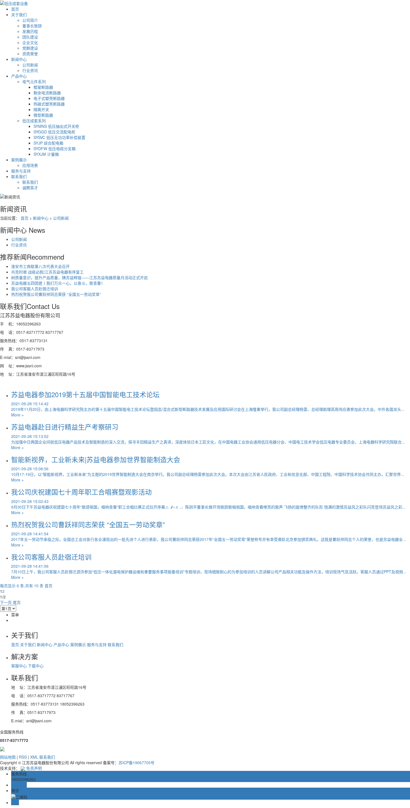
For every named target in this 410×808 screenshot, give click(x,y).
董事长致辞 (32, 25)
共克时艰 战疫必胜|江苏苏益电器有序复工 (47, 272)
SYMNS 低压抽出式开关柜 (56, 126)
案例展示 (19, 159)
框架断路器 (43, 87)
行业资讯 (30, 70)
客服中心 (19, 665)
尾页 (17, 602)
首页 (15, 9)
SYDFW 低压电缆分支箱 (54, 148)
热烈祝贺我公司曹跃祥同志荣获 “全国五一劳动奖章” (56, 294)
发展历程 (30, 31)
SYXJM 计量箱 (46, 154)
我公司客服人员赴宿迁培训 (34, 288)
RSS (23, 757)
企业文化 (30, 42)
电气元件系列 (34, 81)
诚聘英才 (30, 187)
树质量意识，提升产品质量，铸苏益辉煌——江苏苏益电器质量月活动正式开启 (79, 277)
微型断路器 (43, 115)
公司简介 (30, 20)
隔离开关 (41, 109)
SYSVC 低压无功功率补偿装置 (59, 137)
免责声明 (34, 768)
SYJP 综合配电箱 (48, 143)
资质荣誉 (30, 53)
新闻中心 (19, 59)
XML (34, 757)
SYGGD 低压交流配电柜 (54, 132)
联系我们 (19, 176)
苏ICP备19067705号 (137, 762)
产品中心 (19, 76)
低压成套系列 (34, 120)
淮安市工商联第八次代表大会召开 (40, 266)
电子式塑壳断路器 (49, 98)
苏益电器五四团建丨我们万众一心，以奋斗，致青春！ (58, 283)
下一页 (6, 602)
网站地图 (8, 757)
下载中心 (36, 665)
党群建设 (30, 48)
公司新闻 (30, 65)
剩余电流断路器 (47, 92)
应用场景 (30, 165)
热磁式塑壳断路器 (49, 104)
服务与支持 (21, 171)
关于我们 (19, 14)
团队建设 (30, 37)
